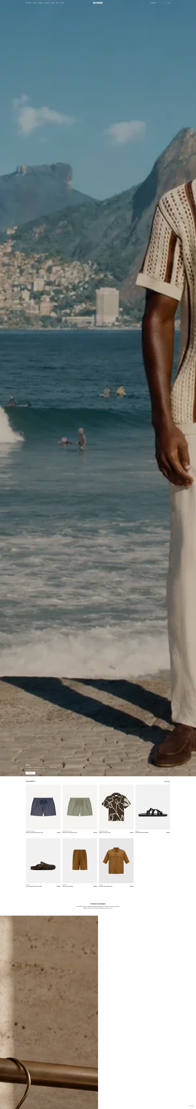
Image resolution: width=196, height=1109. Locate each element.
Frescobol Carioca (30, 831)
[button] (153, 3)
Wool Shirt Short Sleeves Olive (105, 886)
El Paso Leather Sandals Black (142, 832)
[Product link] (43, 807)
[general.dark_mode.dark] (158, 2)
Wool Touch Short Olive (67, 886)
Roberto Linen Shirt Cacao (105, 832)
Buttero (137, 831)
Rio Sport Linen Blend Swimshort (69, 832)
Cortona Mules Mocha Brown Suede (34, 886)
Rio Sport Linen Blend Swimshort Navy (34, 832)
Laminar (64, 884)
